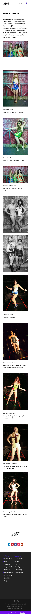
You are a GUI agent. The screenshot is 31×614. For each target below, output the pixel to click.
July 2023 (7, 569)
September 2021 (9, 572)
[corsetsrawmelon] (15, 391)
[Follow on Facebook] (15, 544)
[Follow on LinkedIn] (9, 544)
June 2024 (7, 561)
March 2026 (8, 558)
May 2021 (7, 581)
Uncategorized (19, 567)
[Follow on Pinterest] (12, 544)
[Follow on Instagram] (18, 544)
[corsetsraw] (15, 214)
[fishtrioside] (15, 174)
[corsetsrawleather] (15, 341)
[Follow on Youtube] (22, 544)
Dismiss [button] (22, 613)
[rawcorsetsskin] (15, 442)
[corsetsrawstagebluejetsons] (15, 293)
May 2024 (7, 564)
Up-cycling (18, 569)
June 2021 (7, 578)
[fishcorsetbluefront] (15, 88)
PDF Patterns (19, 558)
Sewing (17, 564)
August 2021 (8, 575)
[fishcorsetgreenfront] (15, 136)
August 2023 (8, 567)
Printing (17, 561)
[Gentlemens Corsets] (15, 253)
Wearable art (19, 572)
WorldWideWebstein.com (15, 608)
